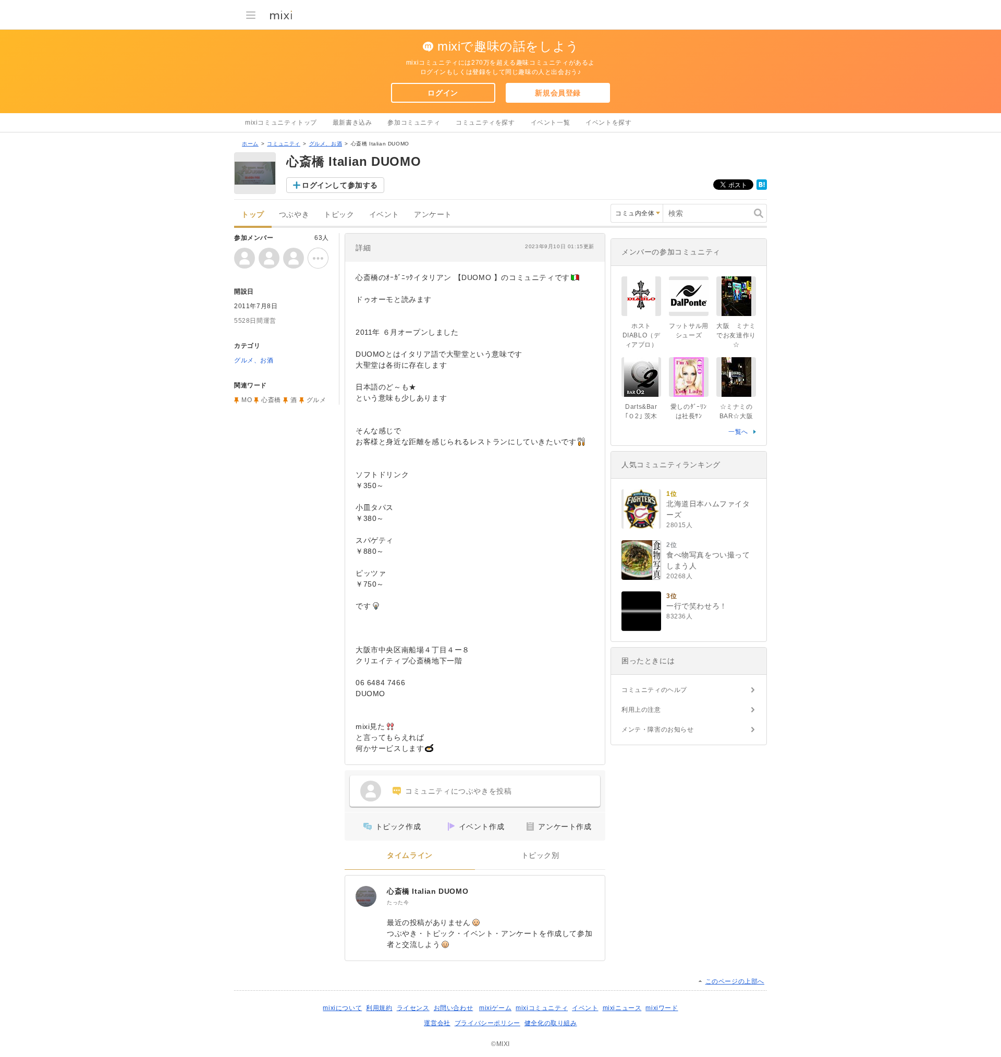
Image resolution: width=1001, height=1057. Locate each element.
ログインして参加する (340, 185)
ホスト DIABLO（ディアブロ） (641, 335)
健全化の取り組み (550, 1023)
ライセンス (413, 1008)
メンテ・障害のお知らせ (657, 729)
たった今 (398, 902)
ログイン (443, 93)
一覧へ (738, 431)
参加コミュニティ (413, 122)
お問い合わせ (453, 1008)
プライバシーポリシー (487, 1023)
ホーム (250, 144)
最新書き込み (352, 122)
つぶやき (294, 214)
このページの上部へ (734, 981)
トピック (339, 214)
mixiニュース (622, 1008)
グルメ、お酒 (326, 144)
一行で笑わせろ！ (696, 606)
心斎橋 (271, 400)
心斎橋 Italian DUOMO (427, 891)
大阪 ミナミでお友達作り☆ (736, 335)
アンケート (433, 214)
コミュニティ (283, 144)
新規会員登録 (558, 93)
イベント (384, 214)
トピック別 (540, 855)
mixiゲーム (495, 1008)
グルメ (316, 400)
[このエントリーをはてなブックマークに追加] (761, 187)
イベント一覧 (550, 122)
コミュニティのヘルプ (654, 690)
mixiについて (342, 1008)
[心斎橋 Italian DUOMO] (366, 896)
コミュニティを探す (485, 122)
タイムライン (410, 855)
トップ (252, 214)
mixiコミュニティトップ (281, 122)
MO (246, 400)
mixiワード (661, 1008)
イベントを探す (608, 122)
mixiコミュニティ (542, 1008)
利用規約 (379, 1008)
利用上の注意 (641, 709)
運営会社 (437, 1023)
